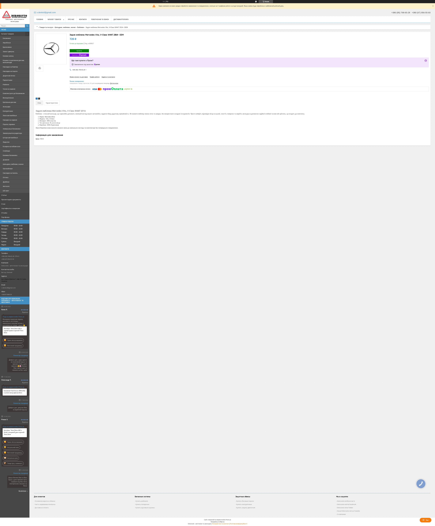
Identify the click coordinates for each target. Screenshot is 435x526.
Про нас (71, 19)
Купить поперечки (142, 504)
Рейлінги (6, 84)
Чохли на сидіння (9, 89)
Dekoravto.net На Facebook (346, 504)
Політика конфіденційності (238, 524)
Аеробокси (7, 43)
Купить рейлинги (142, 501)
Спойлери (6, 151)
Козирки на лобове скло (11, 146)
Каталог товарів (54, 19)
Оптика (5, 177)
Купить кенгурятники (244, 504)
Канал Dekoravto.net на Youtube (348, 511)
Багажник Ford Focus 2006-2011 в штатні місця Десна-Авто (14, 392)
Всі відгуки (22, 491)
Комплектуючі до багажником (13, 93)
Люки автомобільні (10, 115)
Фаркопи (6, 142)
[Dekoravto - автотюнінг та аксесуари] (15, 14)
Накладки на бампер (10, 67)
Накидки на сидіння (10, 120)
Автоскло (6, 186)
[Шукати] (27, 26)
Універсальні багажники (11, 129)
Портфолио (5, 217)
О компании (341, 514)
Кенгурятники (8, 111)
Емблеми (80, 27)
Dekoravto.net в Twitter (345, 508)
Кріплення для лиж (9, 102)
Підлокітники (7, 80)
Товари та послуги (46, 27)
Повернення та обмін (100, 19)
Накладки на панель (10, 173)
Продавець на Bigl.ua (217, 522)
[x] (39, 99)
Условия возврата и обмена (45, 501)
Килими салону (8, 56)
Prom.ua (228, 520)
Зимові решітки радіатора (12, 133)
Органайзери (8, 169)
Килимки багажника (10, 155)
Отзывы (4, 213)
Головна (39, 19)
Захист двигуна (8, 51)
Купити (79, 51)
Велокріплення (8, 98)
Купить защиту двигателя (245, 508)
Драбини (6, 182)
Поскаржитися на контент (220, 524)
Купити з (75, 55)
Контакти (83, 19)
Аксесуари (6, 107)
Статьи (4, 195)
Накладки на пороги (10, 71)
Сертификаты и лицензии (10, 208)
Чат (427, 520)
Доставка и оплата (41, 508)
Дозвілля (6, 160)
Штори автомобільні (10, 138)
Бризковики (7, 47)
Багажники (7, 38)
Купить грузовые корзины (145, 508)
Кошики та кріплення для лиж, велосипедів (13, 61)
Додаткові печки (9, 76)
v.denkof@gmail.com (8, 288)
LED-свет (6, 191)
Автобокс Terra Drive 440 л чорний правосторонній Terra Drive (13, 331)
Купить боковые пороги (245, 501)
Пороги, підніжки (9, 124)
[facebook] (37, 99)
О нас (3, 204)
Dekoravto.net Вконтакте (346, 501)
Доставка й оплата (121, 19)
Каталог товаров (7, 34)
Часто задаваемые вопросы (45, 504)
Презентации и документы (11, 200)
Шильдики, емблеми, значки (13, 164)
